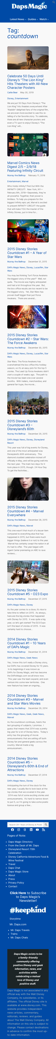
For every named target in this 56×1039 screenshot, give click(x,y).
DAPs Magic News (16, 267)
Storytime (15, 918)
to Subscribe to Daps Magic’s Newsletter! (28, 896)
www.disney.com (30, 1005)
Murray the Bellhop (16, 175)
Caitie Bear (12, 92)
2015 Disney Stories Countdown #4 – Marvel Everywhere (25, 511)
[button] (53, 2)
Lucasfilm (38, 267)
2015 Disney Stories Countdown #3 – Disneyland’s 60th (22, 425)
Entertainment (21, 98)
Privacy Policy (16, 882)
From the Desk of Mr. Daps (23, 845)
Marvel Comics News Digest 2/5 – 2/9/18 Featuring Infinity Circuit (25, 166)
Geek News (32, 658)
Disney (10, 98)
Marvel (25, 181)
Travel (11, 864)
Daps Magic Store (18, 871)
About (11, 875)
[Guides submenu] (37, 19)
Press (11, 879)
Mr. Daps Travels (20, 930)
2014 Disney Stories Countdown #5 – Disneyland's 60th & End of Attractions (27, 764)
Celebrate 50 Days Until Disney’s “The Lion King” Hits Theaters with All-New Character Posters (27, 81)
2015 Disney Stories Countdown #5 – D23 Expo (27, 592)
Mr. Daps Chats (19, 937)
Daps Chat (14, 867)
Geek (28, 714)
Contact (12, 886)
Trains (14, 933)
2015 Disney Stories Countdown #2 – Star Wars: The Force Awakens (28, 339)
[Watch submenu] (48, 19)
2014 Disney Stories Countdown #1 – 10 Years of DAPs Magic (26, 643)
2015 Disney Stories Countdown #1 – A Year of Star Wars (27, 253)
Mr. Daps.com (18, 924)
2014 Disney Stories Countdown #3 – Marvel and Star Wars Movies (25, 699)
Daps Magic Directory (20, 841)
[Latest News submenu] (25, 19)
